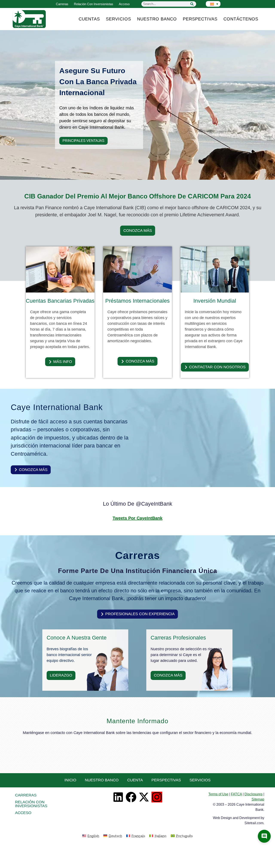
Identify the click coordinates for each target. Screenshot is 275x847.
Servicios (118, 19)
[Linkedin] (118, 797)
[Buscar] (192, 4)
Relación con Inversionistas (93, 4)
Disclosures (253, 794)
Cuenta (135, 780)
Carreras (62, 4)
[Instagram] (156, 797)
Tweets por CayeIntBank (137, 518)
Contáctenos (240, 19)
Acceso (124, 4)
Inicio (70, 780)
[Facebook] (131, 797)
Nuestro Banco (157, 19)
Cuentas (89, 19)
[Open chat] (264, 836)
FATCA (236, 794)
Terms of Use (218, 794)
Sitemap (258, 799)
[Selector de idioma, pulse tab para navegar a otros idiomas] (213, 4)
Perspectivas (200, 19)
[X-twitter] (144, 797)
